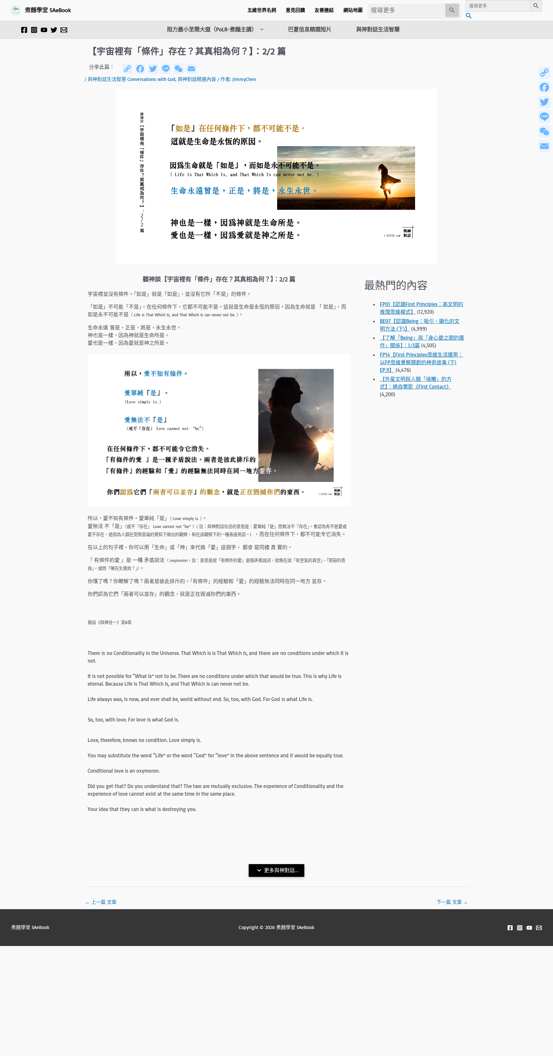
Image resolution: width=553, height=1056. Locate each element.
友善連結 (324, 10)
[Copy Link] (544, 72)
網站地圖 (353, 10)
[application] (260, 29)
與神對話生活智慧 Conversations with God (131, 79)
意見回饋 (295, 10)
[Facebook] (24, 30)
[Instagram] (34, 30)
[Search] (452, 10)
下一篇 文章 (452, 902)
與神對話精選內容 (197, 79)
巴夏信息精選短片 (310, 29)
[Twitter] (54, 30)
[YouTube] (44, 30)
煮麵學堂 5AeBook (48, 9)
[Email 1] (63, 30)
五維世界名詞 (261, 10)
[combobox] (406, 10)
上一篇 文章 (100, 902)
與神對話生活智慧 (378, 29)
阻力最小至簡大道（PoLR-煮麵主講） (212, 29)
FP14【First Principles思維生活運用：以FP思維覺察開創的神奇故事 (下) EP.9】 (421, 362)
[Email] (544, 146)
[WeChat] (544, 131)
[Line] (544, 116)
